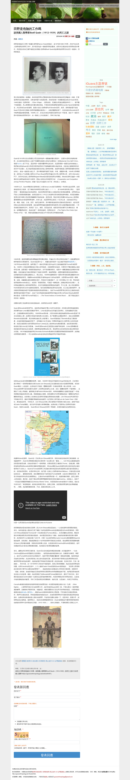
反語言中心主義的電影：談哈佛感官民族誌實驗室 (103, 175)
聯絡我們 (58, 20)
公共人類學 (89, 110)
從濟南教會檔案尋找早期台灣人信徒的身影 (100, 248)
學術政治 (106, 113)
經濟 (109, 126)
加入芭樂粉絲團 (93, 38)
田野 (92, 123)
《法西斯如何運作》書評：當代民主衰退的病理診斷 (103, 260)
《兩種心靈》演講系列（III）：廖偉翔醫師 (100, 148)
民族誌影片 (102, 119)
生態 (87, 123)
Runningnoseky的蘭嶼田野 (95, 87)
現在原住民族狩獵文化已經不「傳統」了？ (109, 215)
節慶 (97, 126)
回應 (15, 706)
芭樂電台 (98, 93)
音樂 (98, 133)
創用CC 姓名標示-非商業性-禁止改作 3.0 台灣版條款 (44, 661)
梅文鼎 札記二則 (92, 244)
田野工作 (101, 123)
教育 (104, 116)
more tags (113, 139)
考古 (88, 129)
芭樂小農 (31, 20)
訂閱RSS (91, 41)
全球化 (104, 106)
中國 (87, 105)
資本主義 (110, 130)
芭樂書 (39, 20)
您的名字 (17, 691)
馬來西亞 (89, 136)
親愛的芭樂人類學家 (92, 96)
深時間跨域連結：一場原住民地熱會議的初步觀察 (103, 158)
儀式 (98, 105)
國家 (111, 110)
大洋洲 (93, 112)
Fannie (19, 163)
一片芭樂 (108, 87)
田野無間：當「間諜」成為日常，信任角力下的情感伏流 (105, 165)
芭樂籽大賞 (48, 20)
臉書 (45, 777)
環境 (110, 119)
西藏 (99, 130)
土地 (87, 113)
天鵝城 (106, 90)
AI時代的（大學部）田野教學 (96, 161)
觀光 (103, 130)
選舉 (88, 133)
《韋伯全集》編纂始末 (93, 235)
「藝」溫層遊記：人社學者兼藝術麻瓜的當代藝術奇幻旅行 (106, 151)
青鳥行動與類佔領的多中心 (99, 208)
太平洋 (99, 113)
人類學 (93, 106)
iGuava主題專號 (96, 83)
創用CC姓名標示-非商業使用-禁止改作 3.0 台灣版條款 (48, 772)
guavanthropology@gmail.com (63, 777)
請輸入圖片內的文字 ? (21, 739)
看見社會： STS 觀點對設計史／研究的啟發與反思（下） (105, 273)
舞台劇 (23, 592)
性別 (87, 116)
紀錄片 (103, 126)
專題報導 (71, 262)
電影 (30, 592)
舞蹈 (94, 130)
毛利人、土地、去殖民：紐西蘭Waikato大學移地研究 (112, 211)
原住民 (99, 109)
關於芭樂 (22, 20)
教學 (99, 116)
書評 (109, 116)
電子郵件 (17, 697)
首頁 (14, 20)
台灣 (107, 109)
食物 (103, 133)
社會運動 (90, 126)
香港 (108, 133)
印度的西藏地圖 (94, 90)
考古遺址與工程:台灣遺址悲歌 (115, 191)
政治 (93, 116)
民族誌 (93, 119)
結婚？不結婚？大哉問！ (94, 231)
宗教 (112, 112)
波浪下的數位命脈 (92, 168)
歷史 (87, 119)
